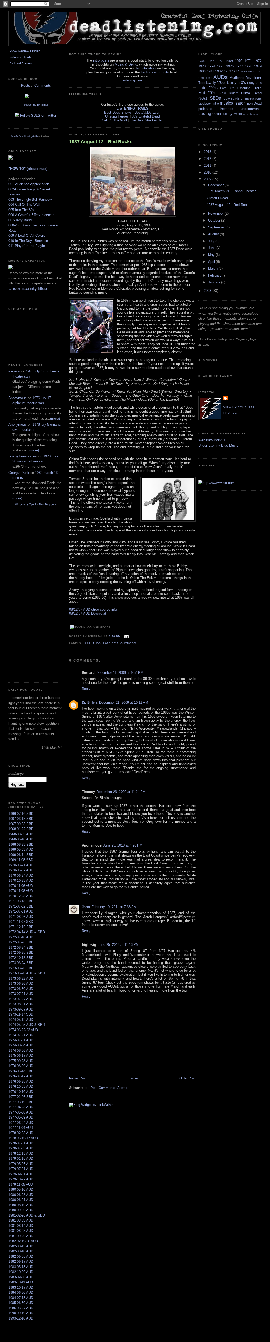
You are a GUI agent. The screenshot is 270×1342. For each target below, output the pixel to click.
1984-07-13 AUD (20, 1298)
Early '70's (215, 82)
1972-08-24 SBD (20, 948)
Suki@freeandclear (22, 456)
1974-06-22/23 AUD (23, 1030)
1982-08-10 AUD (20, 1251)
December (216, 185)
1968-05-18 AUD (20, 839)
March (213, 268)
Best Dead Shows (118, 112)
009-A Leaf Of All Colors (26, 235)
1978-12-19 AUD (20, 1154)
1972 (258, 61)
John (86, 907)
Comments (42, 85)
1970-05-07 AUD (20, 870)
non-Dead (254, 103)
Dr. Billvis (90, 702)
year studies (250, 114)
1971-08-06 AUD (20, 917)
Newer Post (78, 1078)
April (212, 262)
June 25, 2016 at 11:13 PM (118, 945)
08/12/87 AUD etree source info (93, 609)
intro (216, 103)
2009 (208, 179)
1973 (202, 66)
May (212, 255)
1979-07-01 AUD (20, 1169)
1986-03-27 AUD (20, 1308)
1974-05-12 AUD (20, 1020)
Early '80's (236, 82)
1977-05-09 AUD (20, 1117)
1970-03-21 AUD (20, 865)
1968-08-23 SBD (20, 845)
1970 (238, 61)
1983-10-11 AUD (20, 1282)
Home (133, 1078)
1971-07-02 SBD (20, 906)
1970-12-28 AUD (20, 896)
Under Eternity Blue (27, 288)
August (214, 234)
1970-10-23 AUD (20, 880)
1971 (248, 61)
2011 (208, 165)
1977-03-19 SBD (20, 1102)
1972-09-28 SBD (20, 953)
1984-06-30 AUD (20, 1292)
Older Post (187, 1078)
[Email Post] (126, 636)
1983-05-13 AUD (20, 1267)
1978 (248, 66)
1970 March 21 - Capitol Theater (231, 191)
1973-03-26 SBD (20, 968)
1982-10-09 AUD (20, 1272)
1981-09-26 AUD (20, 1236)
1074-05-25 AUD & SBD (26, 1025)
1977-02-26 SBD (20, 1097)
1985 (243, 71)
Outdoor (128, 643)
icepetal (14, 371)
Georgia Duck (18, 473)
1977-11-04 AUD (20, 1128)
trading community (155, 72)
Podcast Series (20, 63)
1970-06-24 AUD (20, 875)
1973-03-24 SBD (20, 963)
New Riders (228, 93)
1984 (235, 71)
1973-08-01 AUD (20, 1004)
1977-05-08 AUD (20, 1112)
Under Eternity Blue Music (218, 445)
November (216, 214)
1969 (229, 61)
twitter (238, 113)
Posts (25, 85)
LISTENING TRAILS (132, 108)
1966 (201, 61)
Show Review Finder (24, 51)
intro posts (101, 60)
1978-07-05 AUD (20, 1148)
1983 (227, 71)
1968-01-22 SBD (20, 829)
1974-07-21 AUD (20, 1035)
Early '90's (254, 83)
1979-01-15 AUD (20, 1159)
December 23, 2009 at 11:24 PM (121, 792)
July (211, 241)
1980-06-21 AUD (20, 1200)
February (215, 275)
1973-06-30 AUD (20, 989)
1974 (211, 66)
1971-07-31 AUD (20, 911)
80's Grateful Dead (146, 116)
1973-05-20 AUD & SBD (26, 973)
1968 (219, 61)
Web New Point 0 (211, 440)
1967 (210, 61)
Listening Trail (132, 80)
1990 (201, 78)
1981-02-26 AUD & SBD (26, 1215)
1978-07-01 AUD (20, 1143)
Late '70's (208, 88)
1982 (219, 71)
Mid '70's (207, 93)
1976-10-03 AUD (20, 1086)
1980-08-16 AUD (20, 1205)
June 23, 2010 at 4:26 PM (122, 845)
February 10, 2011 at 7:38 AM (114, 907)
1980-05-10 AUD (20, 1189)
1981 (210, 71)
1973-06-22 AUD (20, 978)
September (217, 227)
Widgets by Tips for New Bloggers (35, 504)
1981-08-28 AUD (20, 1231)
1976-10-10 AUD (20, 1092)
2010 (208, 172)
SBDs (215, 98)
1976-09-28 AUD (20, 1081)
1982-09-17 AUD (20, 1262)
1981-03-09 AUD (20, 1220)
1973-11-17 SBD (20, 1014)
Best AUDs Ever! (147, 112)
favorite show (146, 68)
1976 (230, 66)
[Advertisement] (24, 596)
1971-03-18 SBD (20, 901)
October (214, 220)
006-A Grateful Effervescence (31, 215)
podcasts (205, 109)
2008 (208, 291)
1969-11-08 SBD (20, 860)
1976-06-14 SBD (20, 1071)
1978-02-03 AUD (20, 1133)
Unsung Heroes (117, 116)
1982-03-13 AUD (20, 1246)
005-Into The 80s (21, 210)
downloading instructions (243, 98)
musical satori (233, 103)
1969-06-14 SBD (20, 855)
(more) (55, 418)
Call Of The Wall (114, 120)
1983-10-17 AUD (20, 1287)
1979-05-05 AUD (20, 1164)
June (212, 248)
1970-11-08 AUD (20, 891)
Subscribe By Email (35, 104)
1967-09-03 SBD (20, 824)
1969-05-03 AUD (20, 850)
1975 (220, 66)
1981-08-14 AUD (20, 1226)
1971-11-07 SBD (20, 922)
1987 (87, 643)
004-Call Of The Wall (24, 205)
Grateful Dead (217, 198)
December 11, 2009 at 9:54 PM (119, 673)
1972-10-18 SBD (20, 958)
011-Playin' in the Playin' (26, 246)
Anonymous (17, 398)
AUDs (97, 643)
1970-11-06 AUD (20, 886)
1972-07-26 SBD (20, 942)
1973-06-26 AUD (20, 983)
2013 (208, 152)
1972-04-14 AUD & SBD (26, 932)
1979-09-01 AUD (20, 1174)
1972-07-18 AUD (20, 937)
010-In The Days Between (28, 241)
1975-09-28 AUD (20, 1061)
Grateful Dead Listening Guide (24, 136)
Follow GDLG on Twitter (37, 116)
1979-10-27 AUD (20, 1179)
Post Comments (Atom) (108, 1088)
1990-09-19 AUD (20, 1313)
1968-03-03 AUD (20, 834)
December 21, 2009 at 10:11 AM (123, 702)
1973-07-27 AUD (20, 999)
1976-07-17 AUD (20, 1076)
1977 (239, 66)
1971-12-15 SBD (20, 927)
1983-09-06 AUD (20, 1277)
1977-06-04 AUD (20, 1123)
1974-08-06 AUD (20, 1051)
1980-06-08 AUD (20, 1195)
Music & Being (126, 64)
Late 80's (110, 643)
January (214, 282)
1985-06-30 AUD (20, 1303)
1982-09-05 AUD (20, 1257)
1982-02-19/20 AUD (23, 1241)
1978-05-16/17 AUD (23, 1138)
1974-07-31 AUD (20, 1040)
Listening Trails (20, 57)
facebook (204, 103)
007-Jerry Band (20, 220)
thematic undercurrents (241, 109)
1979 (258, 66)
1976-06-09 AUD (20, 1066)
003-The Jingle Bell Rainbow (30, 200)
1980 (202, 71)
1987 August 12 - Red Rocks (100, 141)
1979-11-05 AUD (20, 1184)
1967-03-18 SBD (20, 819)
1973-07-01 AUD (20, 994)
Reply (86, 689)
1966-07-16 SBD (20, 814)
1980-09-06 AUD (20, 1210)
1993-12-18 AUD (20, 1318)
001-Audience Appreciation (28, 184)
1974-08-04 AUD (20, 1045)
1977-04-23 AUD (20, 1107)
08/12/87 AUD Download (87, 613)
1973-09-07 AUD (20, 1009)
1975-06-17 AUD (20, 1056)
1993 (209, 78)
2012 (208, 159)
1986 (251, 71)
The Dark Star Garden (146, 120)
